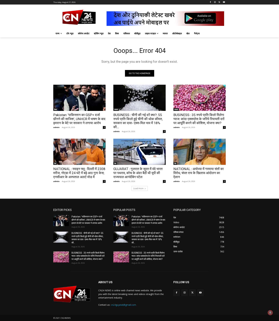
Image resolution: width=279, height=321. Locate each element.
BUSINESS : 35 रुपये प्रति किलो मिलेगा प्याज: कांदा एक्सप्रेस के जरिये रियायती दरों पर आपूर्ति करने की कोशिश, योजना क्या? (198, 119)
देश (55, 163)
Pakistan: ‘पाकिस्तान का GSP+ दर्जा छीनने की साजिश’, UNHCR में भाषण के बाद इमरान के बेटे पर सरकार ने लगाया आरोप (79, 119)
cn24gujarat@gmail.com (123, 304)
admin (56, 127)
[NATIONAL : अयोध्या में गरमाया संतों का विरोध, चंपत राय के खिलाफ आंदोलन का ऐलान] (199, 152)
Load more (138, 188)
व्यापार (116, 109)
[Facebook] (210, 2)
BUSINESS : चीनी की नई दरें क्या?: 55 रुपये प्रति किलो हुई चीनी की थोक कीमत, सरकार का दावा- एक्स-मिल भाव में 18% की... (138, 121)
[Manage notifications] (270, 312)
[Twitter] (219, 2)
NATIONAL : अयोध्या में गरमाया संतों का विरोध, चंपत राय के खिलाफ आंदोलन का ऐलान (198, 173)
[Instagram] (215, 2)
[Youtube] (224, 2)
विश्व (55, 109)
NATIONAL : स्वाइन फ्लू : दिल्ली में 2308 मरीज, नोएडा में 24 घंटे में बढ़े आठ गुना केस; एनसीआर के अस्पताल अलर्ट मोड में (79, 173)
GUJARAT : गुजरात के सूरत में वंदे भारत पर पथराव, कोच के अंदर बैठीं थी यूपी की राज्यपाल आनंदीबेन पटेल (138, 173)
